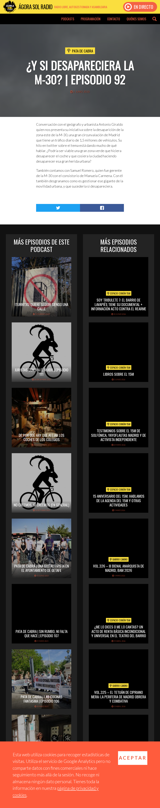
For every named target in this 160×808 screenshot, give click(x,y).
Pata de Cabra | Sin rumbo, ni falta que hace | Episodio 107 (42, 633)
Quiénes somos (136, 19)
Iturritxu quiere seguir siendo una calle (41, 306)
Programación (90, 19)
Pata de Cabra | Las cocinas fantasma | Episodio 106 (41, 699)
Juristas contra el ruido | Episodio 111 (41, 372)
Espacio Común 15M (119, 293)
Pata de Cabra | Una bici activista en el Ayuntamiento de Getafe (41, 568)
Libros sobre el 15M (118, 374)
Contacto (113, 19)
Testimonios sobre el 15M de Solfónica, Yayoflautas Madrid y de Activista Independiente (118, 435)
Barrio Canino (120, 559)
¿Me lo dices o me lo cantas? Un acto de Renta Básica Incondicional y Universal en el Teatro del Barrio (118, 631)
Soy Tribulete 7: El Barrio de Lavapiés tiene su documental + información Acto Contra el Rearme (118, 304)
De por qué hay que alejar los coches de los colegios (41, 437)
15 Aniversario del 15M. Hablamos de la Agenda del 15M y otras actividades (118, 500)
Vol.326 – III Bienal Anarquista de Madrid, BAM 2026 (118, 568)
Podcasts (67, 19)
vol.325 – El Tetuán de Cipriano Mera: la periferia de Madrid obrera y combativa (118, 696)
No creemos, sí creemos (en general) (41, 504)
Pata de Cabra (82, 50)
